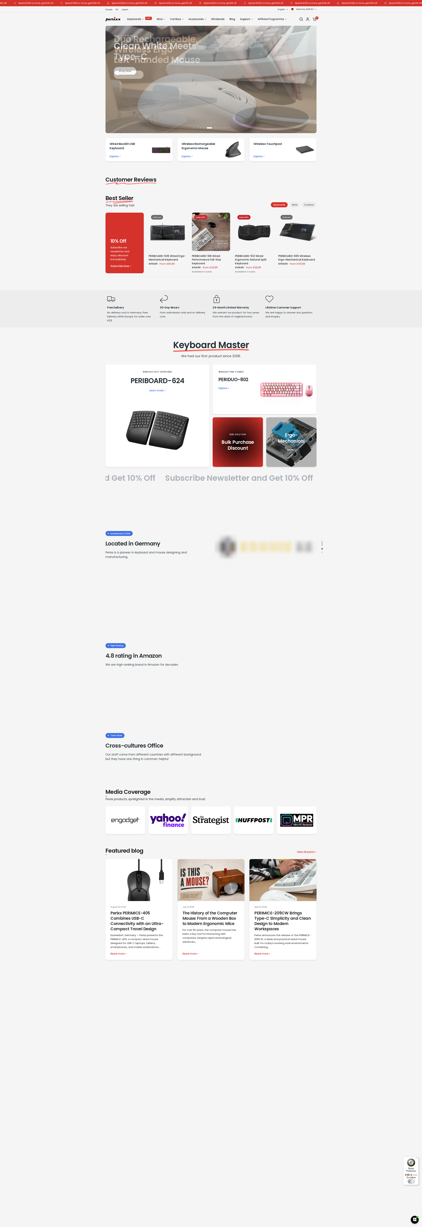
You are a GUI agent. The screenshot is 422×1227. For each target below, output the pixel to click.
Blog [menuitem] (232, 19)
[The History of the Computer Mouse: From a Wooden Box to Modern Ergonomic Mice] (211, 880)
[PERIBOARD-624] (157, 415)
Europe (109, 9)
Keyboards (279, 204)
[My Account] (307, 19)
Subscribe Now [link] (119, 266)
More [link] (290, 449)
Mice (294, 204)
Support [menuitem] (245, 19)
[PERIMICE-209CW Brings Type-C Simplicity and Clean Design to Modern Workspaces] (282, 880)
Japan (124, 9)
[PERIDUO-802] (264, 389)
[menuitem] (110, 9)
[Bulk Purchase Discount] (238, 442)
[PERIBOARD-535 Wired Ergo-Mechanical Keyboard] (168, 232)
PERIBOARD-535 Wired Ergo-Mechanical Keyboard (167, 258)
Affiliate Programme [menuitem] (271, 19)
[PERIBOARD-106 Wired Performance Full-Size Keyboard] (211, 232)
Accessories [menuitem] (196, 19)
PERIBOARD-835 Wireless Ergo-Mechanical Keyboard (296, 258)
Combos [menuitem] (175, 19)
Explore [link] (114, 156)
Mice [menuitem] (160, 19)
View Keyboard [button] (210, 81)
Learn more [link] (156, 390)
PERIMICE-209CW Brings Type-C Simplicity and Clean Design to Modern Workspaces (282, 921)
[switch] (411, 1181)
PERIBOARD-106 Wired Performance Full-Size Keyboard (206, 259)
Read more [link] (117, 953)
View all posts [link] (306, 852)
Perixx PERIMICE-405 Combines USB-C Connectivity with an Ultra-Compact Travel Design (136, 921)
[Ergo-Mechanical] (291, 442)
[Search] (301, 19)
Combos (309, 204)
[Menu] (417, 1159)
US (117, 9)
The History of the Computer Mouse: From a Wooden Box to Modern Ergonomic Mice (209, 918)
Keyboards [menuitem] (134, 19)
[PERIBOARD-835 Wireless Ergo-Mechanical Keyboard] (297, 232)
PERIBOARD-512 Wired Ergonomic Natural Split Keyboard (251, 259)
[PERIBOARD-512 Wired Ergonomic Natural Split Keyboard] (254, 232)
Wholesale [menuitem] (218, 19)
